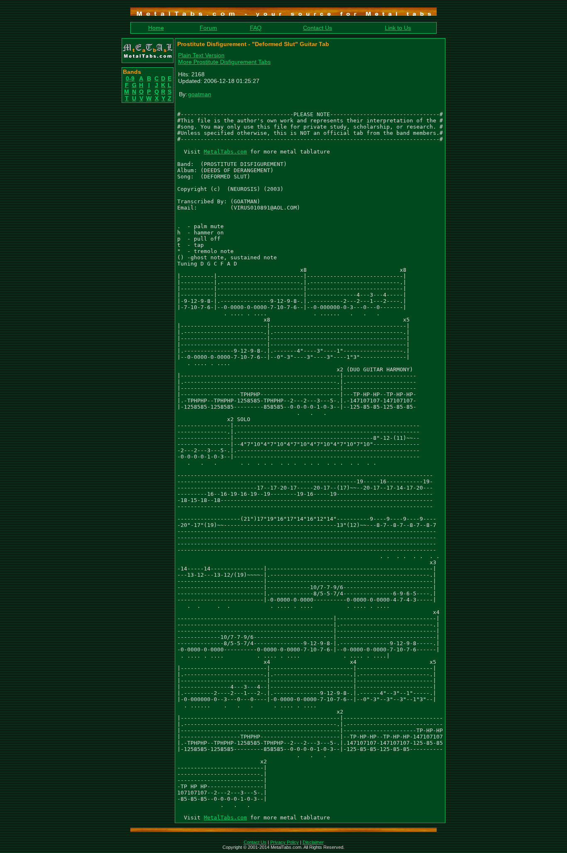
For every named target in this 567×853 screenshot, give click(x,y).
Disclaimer (313, 842)
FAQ (256, 27)
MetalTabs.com (225, 152)
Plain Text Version (201, 55)
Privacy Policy (284, 842)
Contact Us (317, 27)
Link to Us (398, 27)
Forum (208, 27)
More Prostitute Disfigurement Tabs (224, 61)
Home (156, 27)
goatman (199, 94)
